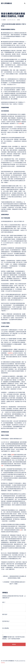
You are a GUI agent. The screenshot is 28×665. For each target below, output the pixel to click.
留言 (3, 602)
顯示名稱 (5, 614)
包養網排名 (10, 353)
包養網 (20, 123)
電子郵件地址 (6, 621)
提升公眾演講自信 (6, 3)
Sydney (3, 662)
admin (4, 19)
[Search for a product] (24, 3)
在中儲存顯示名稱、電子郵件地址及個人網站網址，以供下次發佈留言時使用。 (13, 637)
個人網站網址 (5, 628)
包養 (2, 465)
